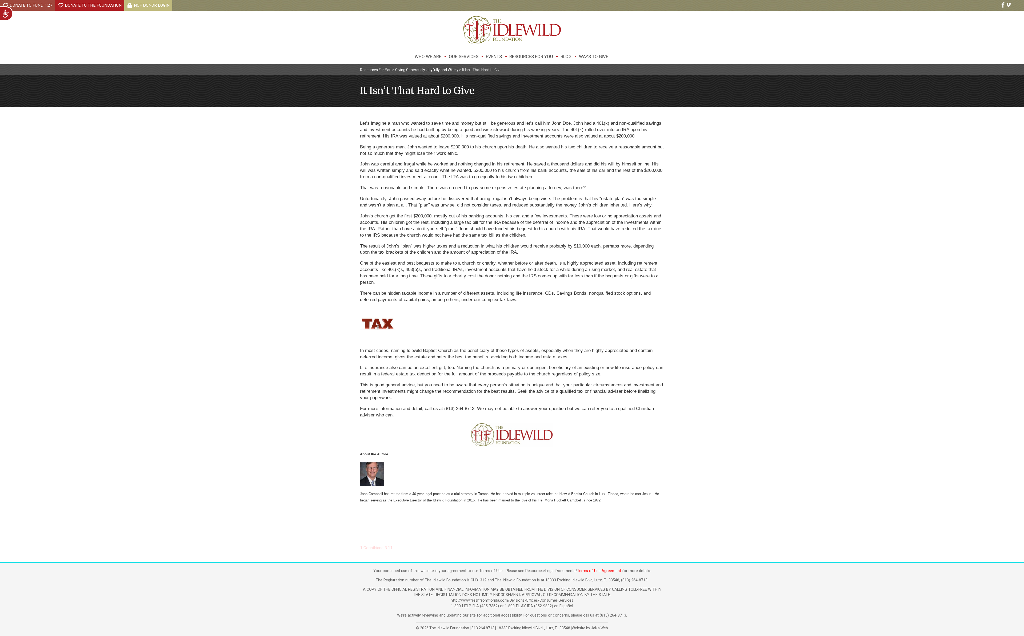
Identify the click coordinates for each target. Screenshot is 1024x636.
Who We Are (428, 56)
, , (533, 628)
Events (494, 56)
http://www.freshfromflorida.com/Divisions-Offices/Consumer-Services (512, 600)
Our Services (463, 56)
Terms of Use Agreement (599, 571)
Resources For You (531, 56)
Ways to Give (593, 56)
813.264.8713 (482, 628)
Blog (566, 56)
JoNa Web (599, 628)
